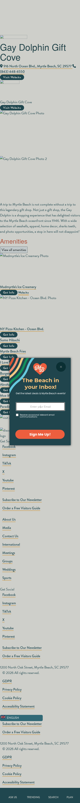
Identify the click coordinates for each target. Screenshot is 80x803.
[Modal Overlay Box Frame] (40, 401)
